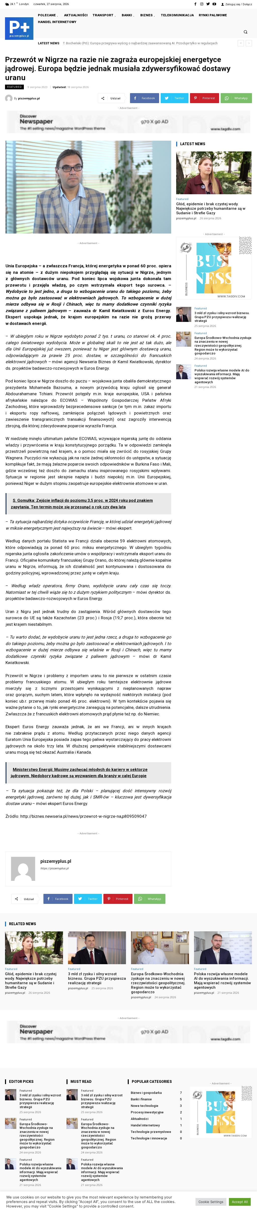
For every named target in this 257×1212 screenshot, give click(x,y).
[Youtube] (214, 4)
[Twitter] (208, 4)
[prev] (241, 43)
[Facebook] (195, 4)
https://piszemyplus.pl (54, 868)
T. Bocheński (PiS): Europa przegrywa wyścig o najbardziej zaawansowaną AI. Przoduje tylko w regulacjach (140, 43)
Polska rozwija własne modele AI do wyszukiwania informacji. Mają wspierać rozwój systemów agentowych (222, 376)
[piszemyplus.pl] (9, 98)
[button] (245, 31)
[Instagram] (202, 4)
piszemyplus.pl (29, 98)
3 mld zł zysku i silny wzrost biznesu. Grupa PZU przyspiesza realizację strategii (222, 317)
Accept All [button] (240, 1202)
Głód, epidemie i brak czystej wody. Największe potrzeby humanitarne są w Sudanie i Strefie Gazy (210, 208)
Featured (14, 87)
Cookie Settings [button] (211, 1202)
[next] (249, 43)
